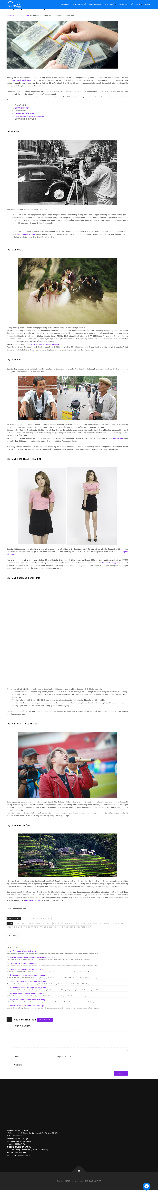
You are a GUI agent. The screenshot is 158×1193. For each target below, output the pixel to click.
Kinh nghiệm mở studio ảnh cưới (45, 344)
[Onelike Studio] (17, 4)
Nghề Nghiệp (44, 919)
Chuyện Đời (29, 919)
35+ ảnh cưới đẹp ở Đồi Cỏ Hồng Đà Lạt (27, 1006)
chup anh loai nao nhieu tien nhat (72, 924)
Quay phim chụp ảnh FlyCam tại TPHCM (27, 969)
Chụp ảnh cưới (95, 4)
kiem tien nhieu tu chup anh (108, 924)
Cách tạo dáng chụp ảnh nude (23, 963)
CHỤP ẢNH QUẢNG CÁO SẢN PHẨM (29, 116)
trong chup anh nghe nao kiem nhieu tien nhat (66, 927)
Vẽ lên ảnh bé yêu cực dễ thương (24, 951)
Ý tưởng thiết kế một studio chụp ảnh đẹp (27, 975)
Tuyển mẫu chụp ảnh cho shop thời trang (27, 1000)
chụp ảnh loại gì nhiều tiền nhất (34, 924)
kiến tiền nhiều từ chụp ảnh (22, 927)
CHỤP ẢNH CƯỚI (22, 108)
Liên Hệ (147, 4)
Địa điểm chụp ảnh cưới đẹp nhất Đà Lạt (27, 994)
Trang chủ (64, 4)
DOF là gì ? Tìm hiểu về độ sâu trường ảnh (28, 981)
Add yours (45, 1020)
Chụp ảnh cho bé (79, 4)
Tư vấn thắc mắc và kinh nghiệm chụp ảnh (28, 987)
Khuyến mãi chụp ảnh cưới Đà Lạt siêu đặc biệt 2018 (32, 957)
